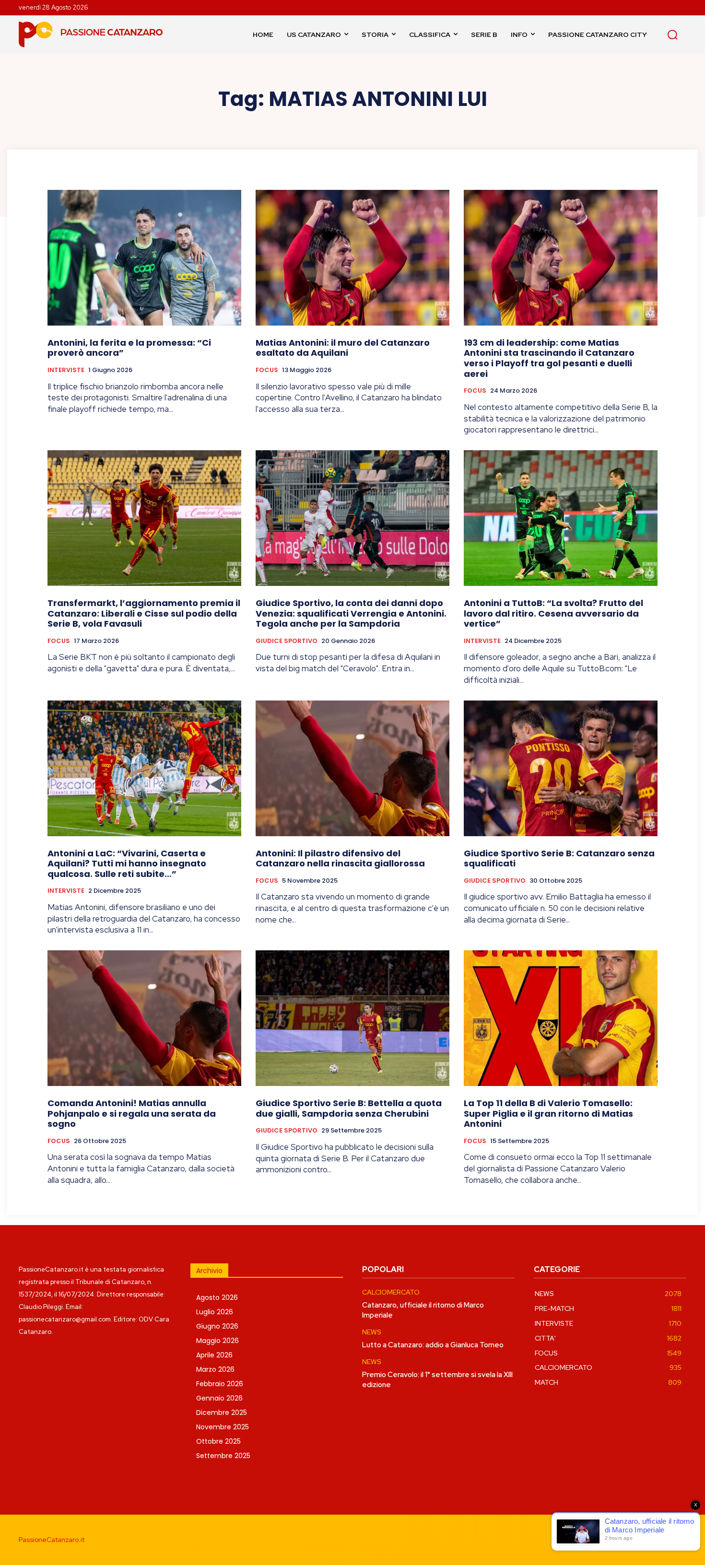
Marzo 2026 (215, 1369)
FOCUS (267, 370)
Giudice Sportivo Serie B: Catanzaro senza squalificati (559, 858)
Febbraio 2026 (219, 1384)
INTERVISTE (65, 370)
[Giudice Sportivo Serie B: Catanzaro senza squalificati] (561, 768)
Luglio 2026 (214, 1312)
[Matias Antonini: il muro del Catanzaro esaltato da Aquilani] (352, 258)
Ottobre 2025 (218, 1441)
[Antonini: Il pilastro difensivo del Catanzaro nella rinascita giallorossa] (352, 768)
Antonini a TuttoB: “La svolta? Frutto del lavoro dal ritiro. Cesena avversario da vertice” (553, 613)
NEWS (371, 1332)
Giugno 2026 (217, 1326)
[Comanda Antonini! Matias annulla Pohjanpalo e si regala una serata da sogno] (144, 1018)
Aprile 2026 (214, 1355)
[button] (672, 34)
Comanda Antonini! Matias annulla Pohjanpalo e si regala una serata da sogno (131, 1113)
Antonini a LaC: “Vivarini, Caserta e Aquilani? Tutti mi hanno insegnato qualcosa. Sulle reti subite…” (126, 863)
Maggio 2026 (217, 1340)
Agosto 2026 (217, 1297)
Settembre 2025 (223, 1455)
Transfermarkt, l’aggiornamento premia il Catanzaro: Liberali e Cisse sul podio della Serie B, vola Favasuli (143, 613)
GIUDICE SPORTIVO (286, 641)
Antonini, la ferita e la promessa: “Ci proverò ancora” (129, 348)
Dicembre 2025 (221, 1412)
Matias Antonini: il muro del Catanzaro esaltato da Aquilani (343, 348)
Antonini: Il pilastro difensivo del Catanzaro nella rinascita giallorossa (340, 858)
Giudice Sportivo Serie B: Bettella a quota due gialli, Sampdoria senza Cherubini (349, 1108)
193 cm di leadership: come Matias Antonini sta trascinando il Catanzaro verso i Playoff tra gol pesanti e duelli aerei (549, 358)
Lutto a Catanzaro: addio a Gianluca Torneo (433, 1345)
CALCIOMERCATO (391, 1292)
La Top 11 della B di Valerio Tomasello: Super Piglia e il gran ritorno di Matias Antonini (548, 1113)
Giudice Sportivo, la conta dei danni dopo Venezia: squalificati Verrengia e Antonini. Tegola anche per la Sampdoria (351, 613)
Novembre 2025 (222, 1427)
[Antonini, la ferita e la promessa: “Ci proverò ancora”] (144, 258)
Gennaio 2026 (219, 1398)
